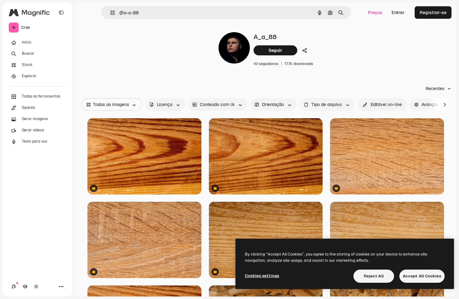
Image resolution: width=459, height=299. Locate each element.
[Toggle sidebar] (61, 13)
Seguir (275, 50)
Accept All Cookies (422, 276)
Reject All (374, 276)
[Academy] (25, 286)
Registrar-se (433, 12)
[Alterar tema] (36, 286)
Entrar (398, 12)
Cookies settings (262, 275)
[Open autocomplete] (110, 12)
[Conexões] (14, 286)
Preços (375, 12)
